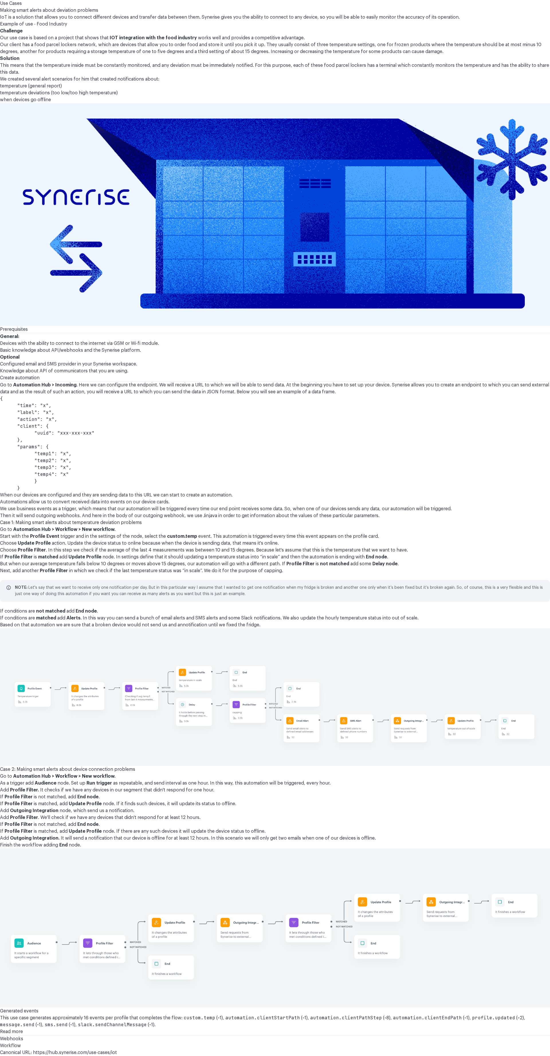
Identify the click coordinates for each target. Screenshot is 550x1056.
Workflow (10, 1045)
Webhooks (11, 1039)
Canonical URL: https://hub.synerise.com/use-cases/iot (58, 1052)
